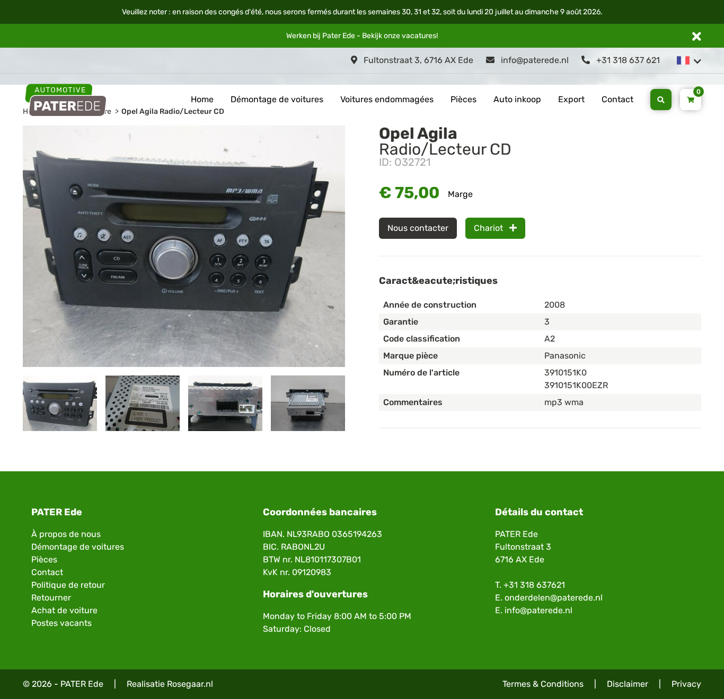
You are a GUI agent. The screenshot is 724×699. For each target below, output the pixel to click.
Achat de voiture (64, 610)
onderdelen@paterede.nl (554, 598)
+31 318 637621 (534, 585)
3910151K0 (565, 373)
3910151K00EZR (576, 385)
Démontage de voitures (277, 99)
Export (571, 99)
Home (202, 99)
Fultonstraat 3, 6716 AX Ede (417, 60)
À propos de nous (66, 534)
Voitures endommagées (387, 99)
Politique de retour (68, 585)
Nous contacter (417, 228)
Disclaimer (627, 684)
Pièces (463, 99)
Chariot (489, 228)
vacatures (419, 35)
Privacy (686, 684)
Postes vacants (61, 623)
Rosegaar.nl (190, 684)
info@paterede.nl (534, 60)
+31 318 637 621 (627, 60)
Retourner (51, 598)
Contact (617, 99)
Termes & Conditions (543, 684)
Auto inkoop (517, 99)
